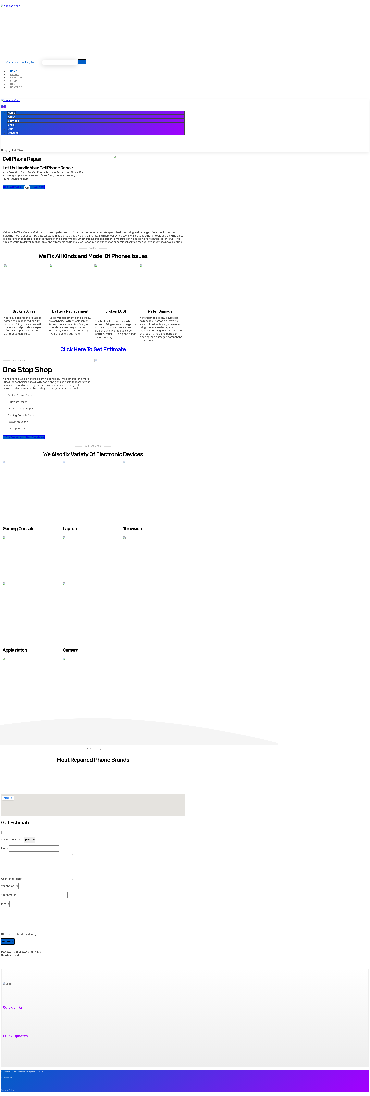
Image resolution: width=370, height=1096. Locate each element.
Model (5, 848)
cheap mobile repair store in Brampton (23, 1047)
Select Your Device (12, 839)
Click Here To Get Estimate (93, 349)
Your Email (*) (9, 894)
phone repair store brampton (17, 1041)
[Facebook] (5, 28)
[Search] (82, 61)
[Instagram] (13, 28)
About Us (5, 1013)
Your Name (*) (9, 886)
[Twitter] (13, 144)
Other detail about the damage (20, 934)
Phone (5, 903)
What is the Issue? (12, 878)
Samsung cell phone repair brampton (22, 1052)
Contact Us (7, 1018)
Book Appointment (11, 1023)
